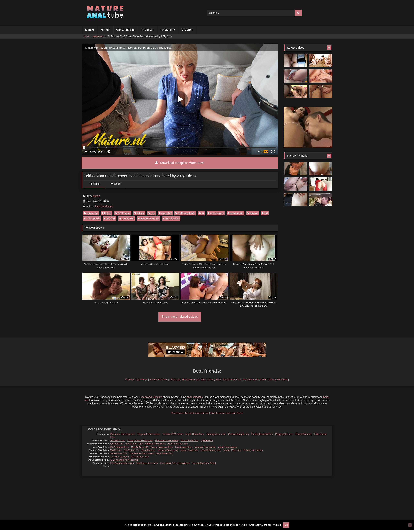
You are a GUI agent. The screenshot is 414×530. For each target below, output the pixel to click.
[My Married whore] (320, 184)
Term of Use (147, 29)
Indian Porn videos (227, 447)
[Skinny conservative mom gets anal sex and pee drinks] (320, 199)
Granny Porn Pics (125, 29)
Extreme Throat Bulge (136, 379)
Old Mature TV (131, 450)
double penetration (186, 213)
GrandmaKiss (148, 450)
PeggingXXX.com (284, 434)
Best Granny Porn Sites (255, 379)
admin (96, 196)
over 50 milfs (128, 218)
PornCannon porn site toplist (227, 413)
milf (266, 213)
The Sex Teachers (119, 456)
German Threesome (204, 447)
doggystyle (166, 213)
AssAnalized (116, 443)
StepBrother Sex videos (142, 453)
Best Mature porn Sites (194, 379)
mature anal (98, 36)
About (96, 183)
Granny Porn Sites (278, 379)
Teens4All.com (117, 440)
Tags (106, 29)
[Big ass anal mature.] (320, 91)
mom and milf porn (151, 397)
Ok (286, 525)
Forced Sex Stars (158, 379)
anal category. (195, 397)
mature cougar (217, 213)
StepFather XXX (164, 453)
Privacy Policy (168, 29)
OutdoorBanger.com (238, 434)
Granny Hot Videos (253, 450)
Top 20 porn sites (134, 443)
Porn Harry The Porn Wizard (174, 463)
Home (91, 29)
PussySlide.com (303, 434)
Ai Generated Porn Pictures (124, 459)
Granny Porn (214, 379)
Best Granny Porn (232, 379)
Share (117, 183)
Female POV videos (173, 434)
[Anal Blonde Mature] (295, 184)
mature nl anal (236, 213)
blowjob (107, 213)
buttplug (140, 213)
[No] (410, 525)
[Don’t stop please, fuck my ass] (320, 168)
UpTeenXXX (207, 440)
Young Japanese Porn (161, 447)
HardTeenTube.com (178, 443)
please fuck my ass (150, 218)
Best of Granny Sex (211, 450)
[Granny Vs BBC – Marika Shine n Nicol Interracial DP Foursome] (320, 60)
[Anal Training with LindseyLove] (295, 76)
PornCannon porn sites (122, 463)
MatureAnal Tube (189, 450)
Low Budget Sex (183, 447)
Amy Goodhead (104, 206)
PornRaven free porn (147, 463)
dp (203, 213)
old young (110, 218)
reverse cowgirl (172, 218)
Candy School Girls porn (139, 440)
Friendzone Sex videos (166, 440)
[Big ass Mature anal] (295, 199)
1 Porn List (174, 379)
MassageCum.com (216, 434)
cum (153, 213)
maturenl (254, 213)
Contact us (187, 29)
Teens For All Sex (189, 440)
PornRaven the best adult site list (190, 413)
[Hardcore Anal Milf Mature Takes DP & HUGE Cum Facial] (295, 60)
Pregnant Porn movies (148, 434)
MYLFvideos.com (140, 456)
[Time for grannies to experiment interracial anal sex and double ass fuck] (295, 91)
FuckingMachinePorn (262, 434)
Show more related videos (180, 316)
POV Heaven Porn (119, 447)
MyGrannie (115, 450)
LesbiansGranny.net (168, 450)
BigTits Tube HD (139, 447)
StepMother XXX (118, 453)
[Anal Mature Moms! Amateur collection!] (320, 76)
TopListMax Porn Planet (204, 463)
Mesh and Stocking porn (122, 434)
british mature (124, 213)
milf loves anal (93, 218)
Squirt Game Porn (194, 434)
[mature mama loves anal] (295, 168)
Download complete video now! (181, 163)
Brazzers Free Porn (155, 443)
